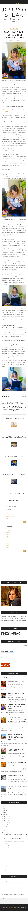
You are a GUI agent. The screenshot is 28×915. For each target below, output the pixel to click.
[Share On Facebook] (4, 396)
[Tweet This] (2, 396)
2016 (4, 856)
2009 (4, 870)
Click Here (7, 112)
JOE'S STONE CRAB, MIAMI (16, 682)
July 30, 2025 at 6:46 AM (11, 506)
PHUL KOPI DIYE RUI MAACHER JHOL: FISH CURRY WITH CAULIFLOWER (17, 764)
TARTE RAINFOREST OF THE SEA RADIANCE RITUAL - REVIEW (16, 706)
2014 (4, 860)
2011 (4, 866)
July (5, 826)
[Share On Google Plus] (6, 396)
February (6, 846)
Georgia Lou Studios (6, 909)
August (5, 824)
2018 (4, 852)
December (6, 816)
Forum (7, 532)
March (5, 844)
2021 (4, 812)
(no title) (4, 677)
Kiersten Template (16, 907)
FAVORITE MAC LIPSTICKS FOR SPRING (14, 842)
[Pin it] (8, 396)
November (6, 818)
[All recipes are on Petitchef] (5, 667)
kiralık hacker (9, 511)
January (5, 848)
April (5, 832)
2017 (4, 854)
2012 (4, 864)
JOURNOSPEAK (14, 12)
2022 (4, 810)
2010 (4, 868)
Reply (24, 522)
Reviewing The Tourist (16, 775)
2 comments (23, 396)
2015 (4, 858)
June (5, 828)
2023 (4, 808)
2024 (4, 806)
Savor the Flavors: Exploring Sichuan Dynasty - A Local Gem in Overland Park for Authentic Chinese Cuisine (14, 721)
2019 (4, 850)
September (6, 822)
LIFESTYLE (14, 28)
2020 (4, 814)
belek (7, 518)
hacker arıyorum (10, 513)
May (5, 830)
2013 (4, 862)
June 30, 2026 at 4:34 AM (11, 528)
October (6, 820)
